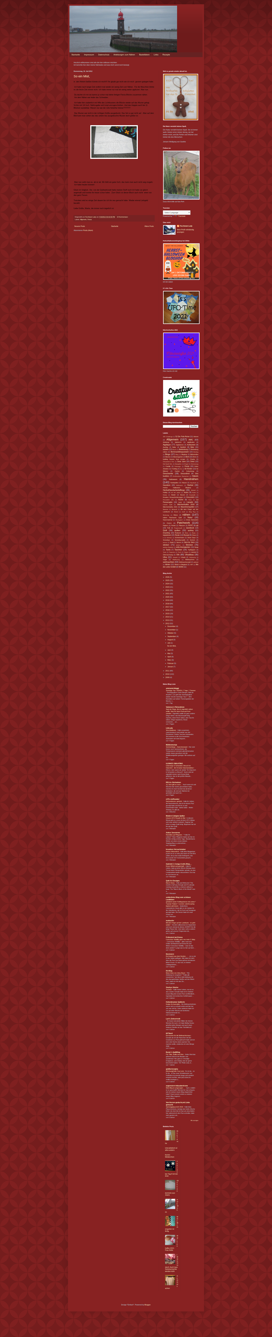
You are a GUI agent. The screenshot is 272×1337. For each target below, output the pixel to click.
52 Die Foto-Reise (182, 437)
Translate (181, 216)
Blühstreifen (194, 454)
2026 (167, 577)
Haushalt (193, 482)
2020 (167, 597)
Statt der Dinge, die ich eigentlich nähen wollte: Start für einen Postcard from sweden (179, 711)
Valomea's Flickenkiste (175, 707)
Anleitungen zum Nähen (124, 54)
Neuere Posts (79, 226)
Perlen (173, 525)
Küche (180, 500)
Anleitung (166, 442)
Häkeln (195, 476)
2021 (167, 594)
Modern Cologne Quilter (175, 816)
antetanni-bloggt (172, 688)
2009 (167, 677)
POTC (190, 525)
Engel (186, 464)
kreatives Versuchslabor (176, 849)
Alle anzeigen (194, 1120)
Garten (177, 471)
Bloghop (184, 454)
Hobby (165, 492)
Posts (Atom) (88, 230)
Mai (169, 653)
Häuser (184, 482)
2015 (167, 614)
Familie (168, 466)
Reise (194, 533)
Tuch (179, 552)
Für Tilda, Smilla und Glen (175, 1054)
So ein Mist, (82, 76)
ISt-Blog (169, 971)
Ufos (165, 557)
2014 (167, 617)
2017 (167, 607)
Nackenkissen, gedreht (174, 801)
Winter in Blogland (181, 564)
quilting (191, 530)
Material (165, 509)
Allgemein (83, 219)
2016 (167, 610)
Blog (177, 454)
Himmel (193, 490)
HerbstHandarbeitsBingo (174, 490)
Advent (196, 436)
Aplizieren (178, 442)
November (171, 630)
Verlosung (192, 557)
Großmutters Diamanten (181, 476)
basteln (166, 449)
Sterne (178, 542)
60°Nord (169, 1033)
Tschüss (169, 989)
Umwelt (175, 557)
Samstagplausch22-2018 (174, 1107)
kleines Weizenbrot (172, 851)
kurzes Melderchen (169, 1156)
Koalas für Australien (173, 1004)
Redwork (178, 533)
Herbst (190, 485)
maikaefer (170, 921)
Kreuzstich (190, 497)
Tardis (168, 550)
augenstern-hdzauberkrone (177, 1086)
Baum (174, 449)
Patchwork (183, 522)
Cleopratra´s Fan (168, 461)
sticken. (178, 545)
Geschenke (168, 473)
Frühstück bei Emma (174, 937)
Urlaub (183, 557)
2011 (167, 671)
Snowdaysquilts (180, 540)
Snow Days (191, 537)
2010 (167, 674)
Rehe (186, 533)
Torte (164, 552)
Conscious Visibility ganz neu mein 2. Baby (180, 939)
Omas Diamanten (192, 520)
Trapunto (172, 552)
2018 (167, 604)
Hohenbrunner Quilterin (175, 1002)
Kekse (165, 495)
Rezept (186, 535)
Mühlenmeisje (171, 745)
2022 (167, 590)
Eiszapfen (178, 464)
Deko (192, 462)
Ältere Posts (149, 226)
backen (183, 447)
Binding (195, 452)
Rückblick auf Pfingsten (174, 835)
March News (170, 883)
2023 (167, 587)
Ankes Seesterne (173, 833)
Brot (194, 457)
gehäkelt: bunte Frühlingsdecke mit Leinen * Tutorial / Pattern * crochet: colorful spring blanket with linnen (181, 904)
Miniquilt (174, 509)
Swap (196, 547)
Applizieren (180, 445)
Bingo (167, 454)
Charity (192, 459)
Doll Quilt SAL (167, 464)
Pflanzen (182, 525)
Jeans (186, 492)
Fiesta (89, 219)
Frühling (174, 469)
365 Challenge (168, 436)
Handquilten (174, 482)
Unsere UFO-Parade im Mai (176, 818)
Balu (192, 447)
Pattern (165, 525)
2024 (167, 584)
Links (156, 54)
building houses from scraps (174, 459)
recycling (166, 533)
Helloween (179, 485)
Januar (170, 667)
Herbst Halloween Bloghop (177, 487)
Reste (177, 535)
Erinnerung (194, 464)
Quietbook (190, 528)
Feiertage (178, 466)
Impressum (89, 54)
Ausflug (165, 447)
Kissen (182, 495)
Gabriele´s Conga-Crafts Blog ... (178, 864)
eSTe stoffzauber (172, 799)
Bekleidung (183, 449)
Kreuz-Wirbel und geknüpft (175, 866)
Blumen (167, 457)
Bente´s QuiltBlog (173, 1052)
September (171, 636)
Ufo (177, 554)
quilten (177, 530)
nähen (186, 514)
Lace (180, 502)
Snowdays (166, 540)
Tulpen (186, 552)
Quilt (165, 530)
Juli (169, 643)
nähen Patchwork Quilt (172, 517)
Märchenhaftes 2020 (186, 504)
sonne (165, 542)
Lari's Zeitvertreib (173, 1019)
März (169, 660)
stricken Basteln (168, 547)
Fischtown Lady (186, 226)
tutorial (193, 552)
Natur (190, 517)
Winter (167, 565)
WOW (181, 567)
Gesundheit (185, 474)
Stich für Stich (189, 542)
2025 (167, 580)
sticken (166, 545)
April (169, 657)
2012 (167, 624)
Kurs (190, 500)
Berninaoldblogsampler (180, 452)
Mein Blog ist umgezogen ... (175, 1088)
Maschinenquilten (188, 507)
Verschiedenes (171, 730)
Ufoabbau (189, 554)
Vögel (165, 559)
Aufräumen (191, 445)
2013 (167, 620)
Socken (192, 540)
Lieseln (190, 502)
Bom (187, 457)
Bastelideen (144, 54)
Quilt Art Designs (173, 881)
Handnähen (191, 479)
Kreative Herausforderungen (173, 497)
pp (197, 525)
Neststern (170, 954)
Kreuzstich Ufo (168, 500)
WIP (191, 564)
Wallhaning (176, 559)
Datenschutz (103, 54)
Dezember (171, 626)
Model (176, 512)
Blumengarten (178, 457)
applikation (191, 442)
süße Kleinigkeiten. (183, 547)
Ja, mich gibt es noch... (174, 784)
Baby (174, 447)
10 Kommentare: (123, 217)
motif (183, 512)
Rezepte (166, 54)
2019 (167, 600)
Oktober (170, 633)
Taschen (178, 549)
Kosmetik (192, 495)
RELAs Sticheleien (173, 782)
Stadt (171, 542)
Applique (167, 444)
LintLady (169, 728)
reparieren (167, 535)
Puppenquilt (178, 528)
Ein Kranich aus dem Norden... (176, 956)
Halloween (173, 479)
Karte (194, 492)
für (181, 469)
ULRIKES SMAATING (174, 764)
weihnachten (168, 562)
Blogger (147, 1305)
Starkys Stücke (172, 987)
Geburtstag (190, 471)
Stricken (189, 545)
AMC (191, 440)
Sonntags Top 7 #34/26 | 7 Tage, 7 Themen (181, 690)
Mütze (176, 515)
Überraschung (168, 555)
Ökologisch (179, 520)
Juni (169, 650)
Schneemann (179, 537)
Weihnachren (189, 559)
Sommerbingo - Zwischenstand (177, 747)
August (170, 640)
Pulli (168, 528)
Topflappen (191, 550)
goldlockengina (172, 1069)
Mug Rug (192, 512)
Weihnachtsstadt (185, 562)
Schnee (169, 537)
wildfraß (195, 562)
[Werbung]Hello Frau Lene (175, 1071)
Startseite (75, 54)
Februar (170, 663)
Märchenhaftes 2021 (170, 507)
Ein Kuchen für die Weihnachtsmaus (178, 1035)
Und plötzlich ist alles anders (171, 1149)
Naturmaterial (167, 520)
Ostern (169, 523)
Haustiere (166, 485)
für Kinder (188, 469)
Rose (194, 535)
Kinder (173, 495)
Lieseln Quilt (167, 504)
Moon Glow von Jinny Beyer (176, 973)
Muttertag (166, 515)
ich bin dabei (175, 492)
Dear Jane (181, 462)
